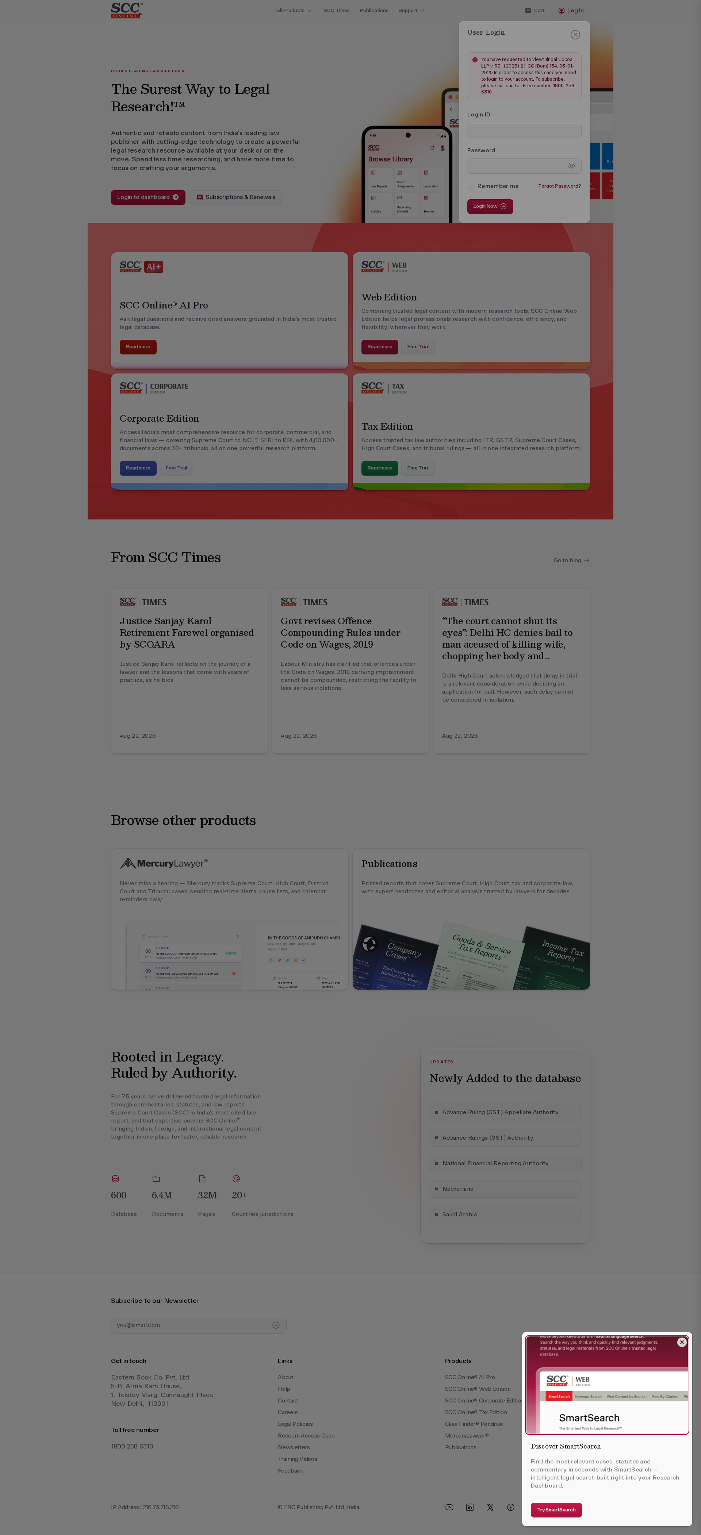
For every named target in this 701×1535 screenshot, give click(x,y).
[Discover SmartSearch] (607, 1385)
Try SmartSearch (556, 1510)
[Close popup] (682, 1342)
